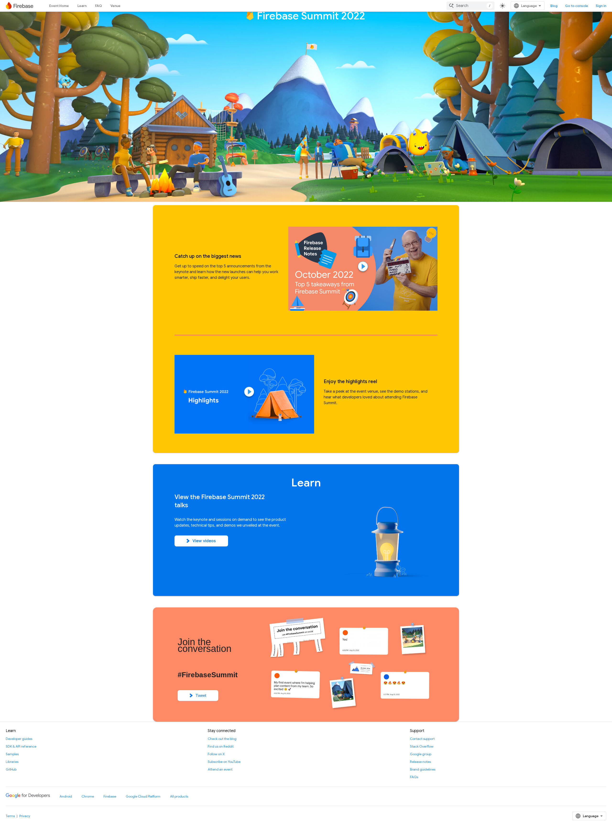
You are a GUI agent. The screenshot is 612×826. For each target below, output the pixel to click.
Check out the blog (222, 739)
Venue (115, 6)
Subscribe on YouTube (224, 762)
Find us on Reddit (221, 746)
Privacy (24, 816)
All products (179, 796)
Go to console (576, 6)
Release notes (420, 762)
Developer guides (19, 739)
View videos (204, 540)
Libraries (12, 762)
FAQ (98, 6)
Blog (553, 6)
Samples (12, 754)
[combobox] (470, 5)
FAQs (414, 777)
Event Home (59, 6)
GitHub (11, 769)
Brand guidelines (422, 769)
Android (66, 796)
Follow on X (216, 754)
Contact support (422, 739)
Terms (10, 816)
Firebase (110, 796)
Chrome (88, 796)
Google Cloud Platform (143, 796)
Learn (82, 6)
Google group (420, 754)
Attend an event (220, 769)
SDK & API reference (21, 746)
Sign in (601, 6)
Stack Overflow (421, 746)
